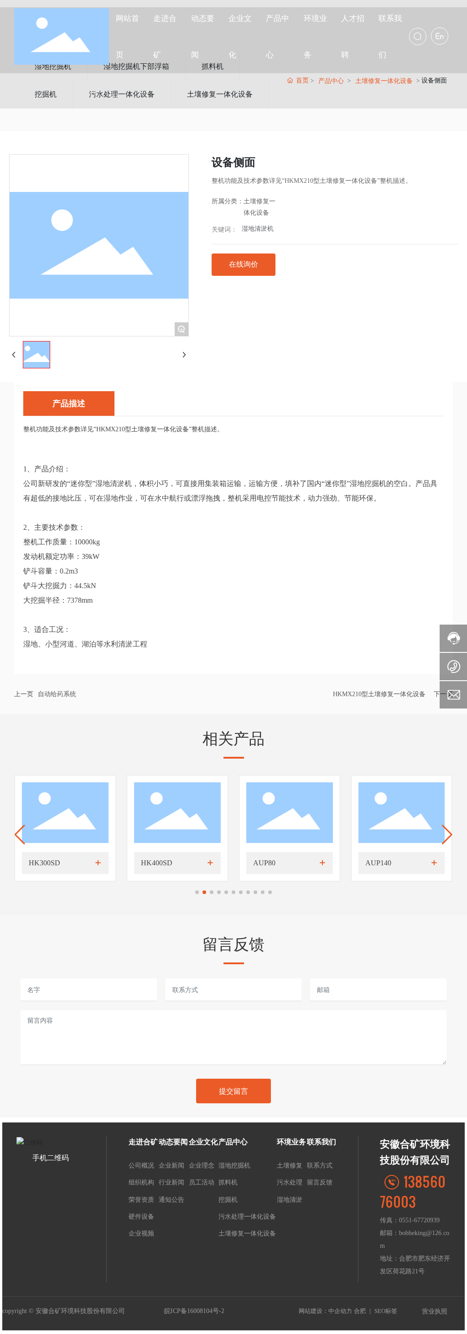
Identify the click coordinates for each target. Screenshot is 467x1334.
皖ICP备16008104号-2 (194, 1311)
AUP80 (264, 863)
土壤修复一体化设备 (220, 94)
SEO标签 (385, 1311)
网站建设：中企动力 (325, 1311)
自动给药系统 (57, 694)
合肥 (360, 1311)
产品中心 (331, 80)
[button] (197, 892)
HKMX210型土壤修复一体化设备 (379, 694)
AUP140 (378, 863)
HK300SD (44, 863)
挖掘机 (46, 94)
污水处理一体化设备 (122, 94)
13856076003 (413, 1191)
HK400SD (156, 863)
